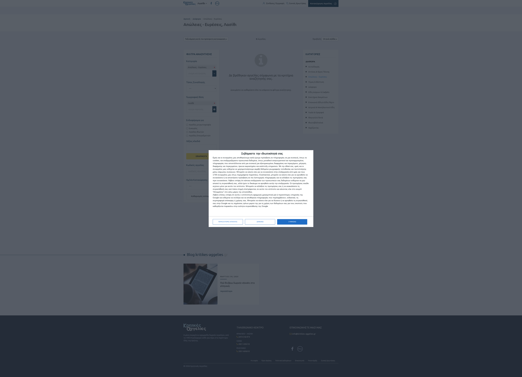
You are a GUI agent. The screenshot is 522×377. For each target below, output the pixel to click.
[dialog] (261, 188)
